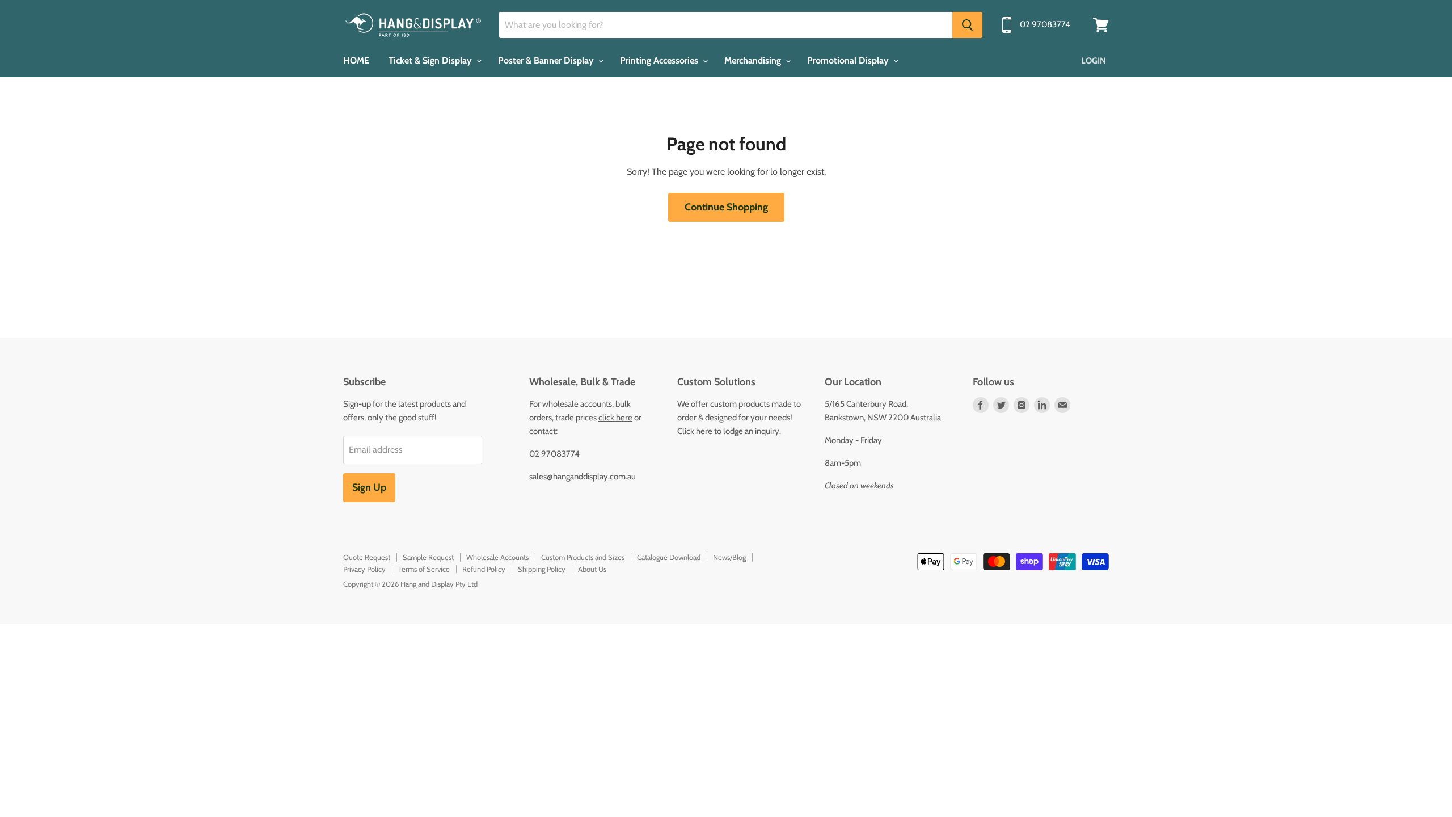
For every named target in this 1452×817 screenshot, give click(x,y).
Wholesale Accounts (497, 557)
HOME (356, 60)
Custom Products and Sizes (582, 557)
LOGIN (1093, 61)
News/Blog (729, 557)
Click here (694, 431)
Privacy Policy (364, 569)
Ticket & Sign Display (431, 60)
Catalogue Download (668, 557)
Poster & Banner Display (547, 60)
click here (615, 417)
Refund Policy (483, 569)
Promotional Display (849, 60)
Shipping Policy (541, 569)
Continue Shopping (726, 207)
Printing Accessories (660, 60)
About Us (592, 569)
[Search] (967, 25)
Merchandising (753, 60)
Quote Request (366, 557)
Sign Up (369, 487)
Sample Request (428, 557)
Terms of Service (424, 569)
